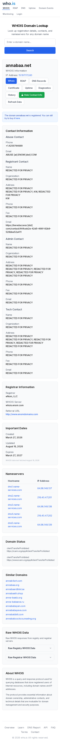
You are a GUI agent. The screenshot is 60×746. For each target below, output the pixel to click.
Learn (21, 727)
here (17, 118)
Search (30, 50)
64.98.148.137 (44, 488)
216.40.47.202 (44, 515)
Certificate (13, 88)
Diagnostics (45, 88)
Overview (10, 727)
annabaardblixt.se (15, 589)
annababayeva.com (16, 610)
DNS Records (39, 81)
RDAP (15, 8)
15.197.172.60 (25, 75)
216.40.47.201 (44, 497)
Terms (24, 732)
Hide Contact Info (33, 95)
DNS (23, 8)
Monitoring (8, 14)
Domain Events (46, 8)
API (46, 727)
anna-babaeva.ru (15, 601)
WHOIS (6, 8)
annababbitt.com (14, 614)
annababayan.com (15, 606)
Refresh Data (15, 102)
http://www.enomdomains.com (22, 414)
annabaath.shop (14, 593)
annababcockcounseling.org (21, 618)
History (11, 95)
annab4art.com (14, 580)
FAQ (53, 727)
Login (19, 14)
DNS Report (33, 727)
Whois (11, 80)
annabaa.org (12, 585)
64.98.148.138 (44, 506)
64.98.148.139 (44, 524)
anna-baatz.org (14, 597)
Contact (35, 732)
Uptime (32, 8)
